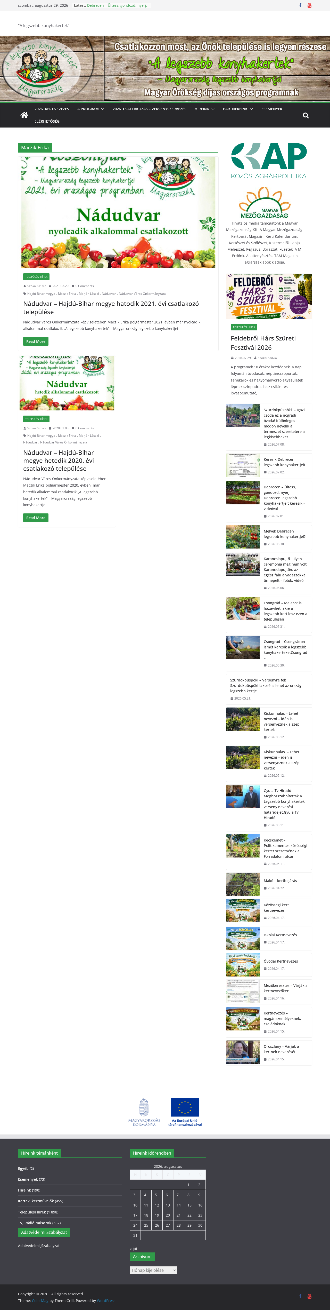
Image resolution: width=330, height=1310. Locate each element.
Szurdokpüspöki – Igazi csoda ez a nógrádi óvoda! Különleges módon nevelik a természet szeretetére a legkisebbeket (284, 423)
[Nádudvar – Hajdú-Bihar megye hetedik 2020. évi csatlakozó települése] (67, 383)
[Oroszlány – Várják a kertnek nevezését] (243, 1053)
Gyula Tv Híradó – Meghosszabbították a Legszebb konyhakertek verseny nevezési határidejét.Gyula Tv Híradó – (284, 804)
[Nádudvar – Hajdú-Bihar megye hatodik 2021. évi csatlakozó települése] (118, 212)
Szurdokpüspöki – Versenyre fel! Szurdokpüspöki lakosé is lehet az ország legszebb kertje (265, 685)
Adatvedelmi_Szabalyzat (39, 1245)
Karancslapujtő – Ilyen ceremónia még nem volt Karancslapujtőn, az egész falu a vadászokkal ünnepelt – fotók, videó (285, 569)
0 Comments (85, 286)
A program (88, 108)
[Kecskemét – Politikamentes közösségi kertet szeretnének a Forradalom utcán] (243, 852)
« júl (133, 1249)
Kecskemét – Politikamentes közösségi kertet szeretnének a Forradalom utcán (285, 848)
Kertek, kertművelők (36, 1200)
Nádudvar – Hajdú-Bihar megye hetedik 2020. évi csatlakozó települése (58, 460)
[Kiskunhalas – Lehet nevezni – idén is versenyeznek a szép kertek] (243, 725)
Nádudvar (109, 293)
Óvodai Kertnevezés (281, 961)
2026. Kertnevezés (52, 108)
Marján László (89, 293)
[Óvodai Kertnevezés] (243, 964)
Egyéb (23, 1168)
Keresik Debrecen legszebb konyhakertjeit (284, 462)
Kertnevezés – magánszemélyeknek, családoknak (282, 1018)
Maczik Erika (67, 293)
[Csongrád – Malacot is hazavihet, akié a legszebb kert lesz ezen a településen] (243, 615)
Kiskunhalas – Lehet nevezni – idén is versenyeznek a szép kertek (282, 721)
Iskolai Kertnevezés (280, 934)
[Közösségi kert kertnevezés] (243, 911)
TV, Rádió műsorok (34, 1222)
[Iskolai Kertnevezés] (243, 938)
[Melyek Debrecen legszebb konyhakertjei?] (243, 537)
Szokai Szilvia (36, 286)
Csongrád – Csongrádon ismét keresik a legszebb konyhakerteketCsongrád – (285, 649)
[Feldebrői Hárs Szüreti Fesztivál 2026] (269, 296)
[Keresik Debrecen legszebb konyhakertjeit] (243, 466)
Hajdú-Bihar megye (41, 293)
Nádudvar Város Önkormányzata (142, 293)
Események (271, 108)
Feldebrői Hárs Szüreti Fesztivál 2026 (263, 343)
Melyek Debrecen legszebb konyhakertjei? (285, 534)
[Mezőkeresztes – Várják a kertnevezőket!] (243, 992)
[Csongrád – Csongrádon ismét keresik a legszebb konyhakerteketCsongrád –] (243, 653)
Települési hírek (36, 277)
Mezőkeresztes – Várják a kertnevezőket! (286, 988)
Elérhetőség (47, 121)
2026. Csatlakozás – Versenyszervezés (149, 108)
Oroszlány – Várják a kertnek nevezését (281, 1049)
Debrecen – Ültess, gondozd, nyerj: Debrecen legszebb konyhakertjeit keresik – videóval (284, 498)
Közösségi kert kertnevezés (276, 907)
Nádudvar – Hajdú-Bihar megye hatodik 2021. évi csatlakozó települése (111, 307)
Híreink (202, 108)
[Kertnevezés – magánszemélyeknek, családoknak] (243, 1022)
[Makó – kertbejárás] (243, 884)
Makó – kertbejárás (280, 880)
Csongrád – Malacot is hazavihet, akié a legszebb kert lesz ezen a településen (285, 611)
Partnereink (235, 108)
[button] (101, 109)
